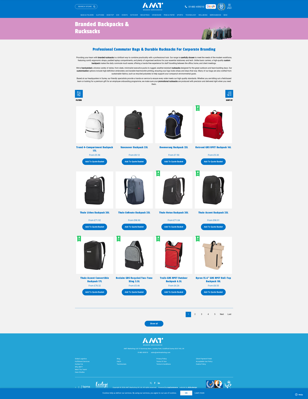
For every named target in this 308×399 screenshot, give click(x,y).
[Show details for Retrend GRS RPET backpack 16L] (213, 124)
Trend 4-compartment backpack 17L (94, 149)
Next (222, 314)
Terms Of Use (161, 361)
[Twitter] (150, 382)
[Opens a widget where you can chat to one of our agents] (299, 395)
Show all (154, 323)
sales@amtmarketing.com (160, 352)
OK (186, 393)
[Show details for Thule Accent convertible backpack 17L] (94, 255)
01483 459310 (196, 6)
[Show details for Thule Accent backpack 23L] (213, 190)
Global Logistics (81, 359)
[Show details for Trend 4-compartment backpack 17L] (94, 124)
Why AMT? (79, 367)
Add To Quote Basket (94, 161)
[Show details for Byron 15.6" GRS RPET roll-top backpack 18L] (213, 255)
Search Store (85, 6)
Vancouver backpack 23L (134, 147)
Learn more (199, 393)
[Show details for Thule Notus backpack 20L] (173, 190)
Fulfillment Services (82, 361)
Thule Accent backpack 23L (213, 212)
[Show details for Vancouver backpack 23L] (134, 124)
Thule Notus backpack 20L (173, 212)
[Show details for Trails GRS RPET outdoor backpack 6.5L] (173, 255)
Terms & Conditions (163, 364)
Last (229, 314)
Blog (118, 359)
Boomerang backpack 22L (174, 147)
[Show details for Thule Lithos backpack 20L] (94, 190)
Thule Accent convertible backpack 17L (94, 279)
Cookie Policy (201, 364)
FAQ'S (119, 361)
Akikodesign (192, 387)
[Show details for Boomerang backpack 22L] (173, 124)
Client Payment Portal (204, 359)
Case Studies (80, 372)
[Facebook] (154, 382)
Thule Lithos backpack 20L (94, 212)
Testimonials (121, 364)
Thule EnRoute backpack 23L (134, 212)
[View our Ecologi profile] (102, 386)
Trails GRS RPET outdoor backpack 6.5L (173, 279)
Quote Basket (229, 7)
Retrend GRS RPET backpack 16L (213, 147)
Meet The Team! (81, 369)
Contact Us (79, 364)
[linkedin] (158, 382)
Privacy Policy (161, 359)
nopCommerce (172, 387)
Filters (79, 94)
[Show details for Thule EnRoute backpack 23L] (134, 190)
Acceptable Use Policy (204, 361)
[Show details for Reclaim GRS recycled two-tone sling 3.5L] (134, 255)
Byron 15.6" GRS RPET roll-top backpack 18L (213, 279)
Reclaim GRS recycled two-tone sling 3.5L (134, 279)
